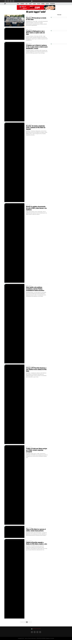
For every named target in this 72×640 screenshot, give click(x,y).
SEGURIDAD (22, 3)
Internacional (52, 3)
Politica (38, 3)
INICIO (18, 3)
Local (26, 3)
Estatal (30, 3)
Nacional (42, 3)
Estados (34, 3)
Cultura (47, 3)
